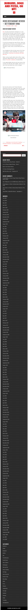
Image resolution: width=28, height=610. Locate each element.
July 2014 (5, 395)
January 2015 (5, 381)
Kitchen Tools (5, 576)
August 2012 (5, 449)
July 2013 (5, 424)
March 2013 (5, 433)
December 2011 (6, 468)
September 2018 (6, 282)
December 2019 (6, 257)
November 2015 (6, 358)
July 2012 (5, 452)
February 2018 (5, 299)
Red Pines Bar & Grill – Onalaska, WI (10, 171)
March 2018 (5, 297)
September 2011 (6, 475)
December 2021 (6, 214)
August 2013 (5, 421)
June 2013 (5, 426)
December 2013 (6, 412)
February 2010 (5, 520)
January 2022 (5, 212)
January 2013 (5, 438)
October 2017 (5, 306)
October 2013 (5, 417)
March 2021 (5, 233)
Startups (4, 595)
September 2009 (6, 532)
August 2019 (5, 261)
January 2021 (5, 238)
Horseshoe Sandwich (7, 143)
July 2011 (5, 480)
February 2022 (5, 209)
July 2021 (5, 226)
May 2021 (5, 228)
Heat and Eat (5, 567)
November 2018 (6, 278)
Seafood (4, 593)
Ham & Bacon (5, 562)
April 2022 (5, 205)
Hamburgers (8, 142)
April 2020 (5, 247)
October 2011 (5, 473)
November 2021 (6, 217)
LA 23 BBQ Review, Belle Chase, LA (18, 181)
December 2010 (6, 497)
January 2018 (5, 301)
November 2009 (6, 527)
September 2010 (6, 504)
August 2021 (5, 224)
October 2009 (5, 529)
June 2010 (5, 511)
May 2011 (5, 485)
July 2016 (5, 339)
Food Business (6, 557)
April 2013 (5, 431)
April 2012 (5, 459)
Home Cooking (6, 569)
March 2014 (5, 405)
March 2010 (5, 518)
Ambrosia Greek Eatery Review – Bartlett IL (11, 161)
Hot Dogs (4, 571)
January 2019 (5, 275)
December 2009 (6, 525)
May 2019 (5, 266)
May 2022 (5, 202)
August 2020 (5, 242)
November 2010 (6, 499)
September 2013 (6, 419)
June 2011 (5, 482)
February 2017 (5, 322)
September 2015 (6, 362)
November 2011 (6, 471)
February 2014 (5, 407)
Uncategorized (5, 602)
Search (4, 153)
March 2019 (5, 271)
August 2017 (5, 308)
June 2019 (5, 264)
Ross (4, 31)
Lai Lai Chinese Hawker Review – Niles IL (11, 164)
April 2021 (5, 231)
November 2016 (6, 330)
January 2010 (5, 522)
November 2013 (6, 414)
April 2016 (5, 346)
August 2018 (5, 285)
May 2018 (5, 292)
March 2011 (5, 490)
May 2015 (5, 372)
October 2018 (5, 280)
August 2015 (5, 365)
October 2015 (5, 360)
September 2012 (6, 447)
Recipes (4, 586)
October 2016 (5, 332)
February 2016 (5, 351)
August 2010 (5, 506)
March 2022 (5, 207)
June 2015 (5, 369)
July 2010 (5, 508)
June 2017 (5, 313)
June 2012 (5, 454)
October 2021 (5, 219)
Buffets (4, 553)
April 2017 (5, 318)
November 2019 (6, 259)
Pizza (4, 583)
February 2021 (5, 235)
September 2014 (6, 391)
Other (4, 581)
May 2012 (5, 457)
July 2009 (5, 537)
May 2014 (5, 400)
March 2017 (5, 320)
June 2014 (5, 398)
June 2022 (5, 200)
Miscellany (5, 579)
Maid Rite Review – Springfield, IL (15, 191)
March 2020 (5, 250)
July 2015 (5, 367)
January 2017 (5, 325)
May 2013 (5, 428)
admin (16, 25)
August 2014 (5, 393)
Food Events (5, 560)
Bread (4, 548)
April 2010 (5, 515)
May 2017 (5, 315)
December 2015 (6, 355)
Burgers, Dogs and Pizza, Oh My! (14, 6)
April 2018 (5, 294)
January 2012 (5, 466)
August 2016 (5, 337)
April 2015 (5, 374)
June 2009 (5, 539)
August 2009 (5, 534)
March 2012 (5, 461)
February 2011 (5, 492)
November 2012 (6, 442)
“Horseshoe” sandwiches (11, 59)
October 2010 (5, 501)
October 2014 (5, 388)
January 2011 (5, 494)
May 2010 (5, 513)
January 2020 (5, 254)
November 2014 (6, 386)
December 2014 (6, 384)
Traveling (20, 142)
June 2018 (5, 289)
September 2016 (6, 334)
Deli (3, 555)
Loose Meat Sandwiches (16, 143)
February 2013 (5, 435)
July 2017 (5, 311)
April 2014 (5, 402)
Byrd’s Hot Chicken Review (8, 166)
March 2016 (5, 348)
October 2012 (5, 445)
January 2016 (5, 353)
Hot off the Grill (14, 142)
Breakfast (5, 550)
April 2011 (5, 487)
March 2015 (5, 377)
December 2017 (6, 304)
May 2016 (5, 344)
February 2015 (5, 379)
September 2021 (6, 221)
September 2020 (6, 240)
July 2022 (5, 198)
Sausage (4, 590)
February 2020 (5, 252)
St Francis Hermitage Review (8, 169)
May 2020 (5, 245)
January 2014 (5, 410)
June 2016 (5, 341)
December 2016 (6, 327)
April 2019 (5, 268)
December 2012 (6, 440)
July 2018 (5, 287)
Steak (4, 597)
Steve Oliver (5, 187)
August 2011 (5, 478)
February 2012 (5, 464)
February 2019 (5, 273)
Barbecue (5, 546)
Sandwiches (5, 588)
